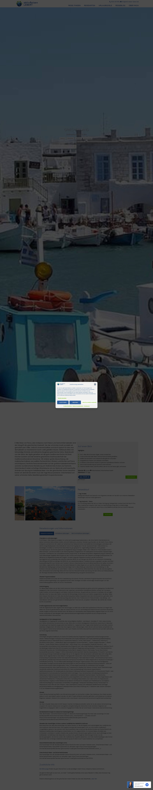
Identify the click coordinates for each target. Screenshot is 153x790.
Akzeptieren (62, 402)
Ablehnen (75, 402)
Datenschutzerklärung (78, 406)
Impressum (87, 406)
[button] (95, 384)
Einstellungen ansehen (89, 402)
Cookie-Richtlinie (67, 406)
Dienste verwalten (62, 398)
